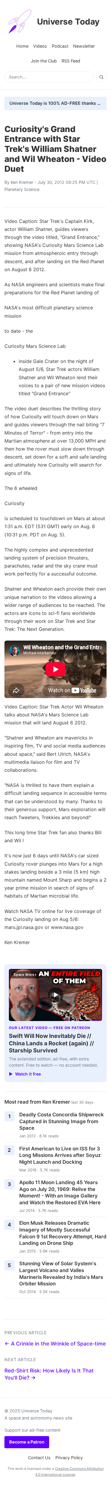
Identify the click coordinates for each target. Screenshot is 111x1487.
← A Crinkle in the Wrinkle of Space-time (55, 1343)
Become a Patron (26, 1441)
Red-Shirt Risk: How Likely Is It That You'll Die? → (49, 1374)
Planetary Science (21, 189)
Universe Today (68, 22)
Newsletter (84, 46)
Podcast (60, 46)
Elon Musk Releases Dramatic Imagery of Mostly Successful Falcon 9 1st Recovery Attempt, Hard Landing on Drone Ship (63, 1233)
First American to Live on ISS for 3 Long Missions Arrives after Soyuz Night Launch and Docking (60, 1155)
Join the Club (44, 60)
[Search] (101, 77)
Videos (40, 46)
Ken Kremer (22, 182)
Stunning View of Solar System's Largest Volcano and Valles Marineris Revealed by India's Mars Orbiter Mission (61, 1274)
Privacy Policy (69, 1457)
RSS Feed (71, 60)
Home (22, 46)
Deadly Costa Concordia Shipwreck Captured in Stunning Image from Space (61, 1121)
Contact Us (39, 1457)
